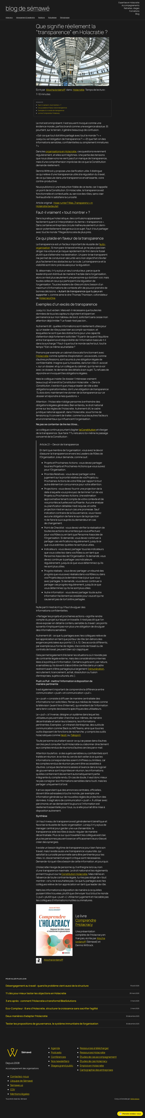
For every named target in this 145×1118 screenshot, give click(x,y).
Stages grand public (62, 1065)
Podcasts (56, 1052)
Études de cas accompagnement (98, 1057)
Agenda (55, 1048)
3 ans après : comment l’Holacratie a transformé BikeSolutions (41, 1000)
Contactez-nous (19, 1076)
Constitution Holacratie (74, 874)
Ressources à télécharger (94, 1048)
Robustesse (52, 17)
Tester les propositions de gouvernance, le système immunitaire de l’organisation (52, 1023)
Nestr (64, 735)
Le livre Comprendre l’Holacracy (49, 113)
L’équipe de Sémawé (21, 1080)
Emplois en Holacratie (92, 1065)
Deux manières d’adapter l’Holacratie (27, 1016)
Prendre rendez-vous (131, 1113)
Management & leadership (25, 17)
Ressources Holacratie (92, 1052)
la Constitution (87, 429)
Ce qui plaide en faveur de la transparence (52, 108)
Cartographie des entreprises (96, 1070)
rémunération (96, 669)
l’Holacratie (42, 356)
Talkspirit (76, 735)
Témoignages (64, 17)
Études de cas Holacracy (93, 1061)
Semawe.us (16, 1085)
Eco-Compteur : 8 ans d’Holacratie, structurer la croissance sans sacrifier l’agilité (52, 1008)
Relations (41, 17)
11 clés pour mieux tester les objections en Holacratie (36, 993)
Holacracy (9, 17)
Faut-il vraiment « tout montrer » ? (49, 105)
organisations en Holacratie (61, 151)
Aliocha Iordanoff (55, 89)
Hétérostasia (134, 1099)
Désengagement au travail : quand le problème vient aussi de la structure (47, 985)
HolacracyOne (47, 298)
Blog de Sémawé (28, 8)
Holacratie (78, 89)
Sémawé (26, 1052)
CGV (12, 1089)
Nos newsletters (60, 1061)
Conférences (58, 1057)
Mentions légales (19, 1094)
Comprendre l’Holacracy (85, 922)
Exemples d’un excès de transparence (51, 110)
